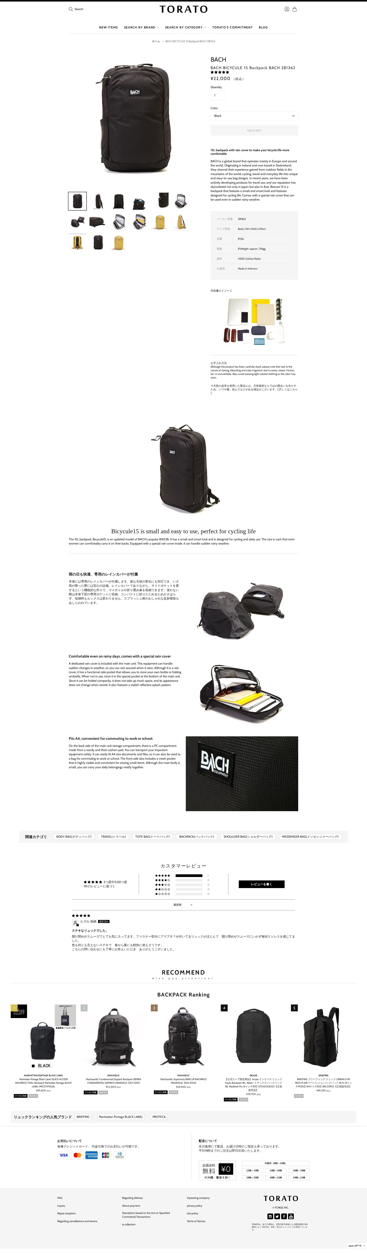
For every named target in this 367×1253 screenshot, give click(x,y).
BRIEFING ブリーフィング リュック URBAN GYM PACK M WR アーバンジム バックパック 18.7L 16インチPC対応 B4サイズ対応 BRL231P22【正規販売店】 (323, 1083)
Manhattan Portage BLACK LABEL (43, 1075)
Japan (355, 1245)
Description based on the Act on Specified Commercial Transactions (146, 1214)
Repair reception (66, 1213)
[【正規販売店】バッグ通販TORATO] (183, 9)
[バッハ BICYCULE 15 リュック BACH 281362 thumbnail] (77, 201)
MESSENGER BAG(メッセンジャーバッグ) (310, 836)
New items (108, 27)
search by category (184, 27)
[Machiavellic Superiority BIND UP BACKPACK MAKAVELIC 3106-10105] (183, 1037)
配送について (208, 1141)
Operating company (198, 1198)
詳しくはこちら (288, 389)
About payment (131, 1205)
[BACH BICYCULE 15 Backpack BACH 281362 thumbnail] (98, 242)
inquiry (61, 1205)
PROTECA (159, 1117)
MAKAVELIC (113, 1075)
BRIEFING (323, 1075)
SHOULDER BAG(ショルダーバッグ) (248, 836)
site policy (192, 1213)
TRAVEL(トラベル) (113, 836)
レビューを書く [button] (261, 884)
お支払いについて (69, 1141)
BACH (218, 59)
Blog (263, 27)
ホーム (156, 41)
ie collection (129, 1224)
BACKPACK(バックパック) (196, 836)
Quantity (216, 87)
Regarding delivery (132, 1198)
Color (214, 108)
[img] (81, 915)
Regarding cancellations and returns (77, 1221)
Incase (253, 1075)
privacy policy (194, 1205)
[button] (220, 72)
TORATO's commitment (232, 27)
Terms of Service (196, 1221)
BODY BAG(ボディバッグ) (74, 836)
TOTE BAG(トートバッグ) (152, 836)
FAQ (59, 1198)
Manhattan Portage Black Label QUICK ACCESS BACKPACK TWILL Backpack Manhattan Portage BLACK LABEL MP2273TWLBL (43, 1083)
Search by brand (140, 27)
